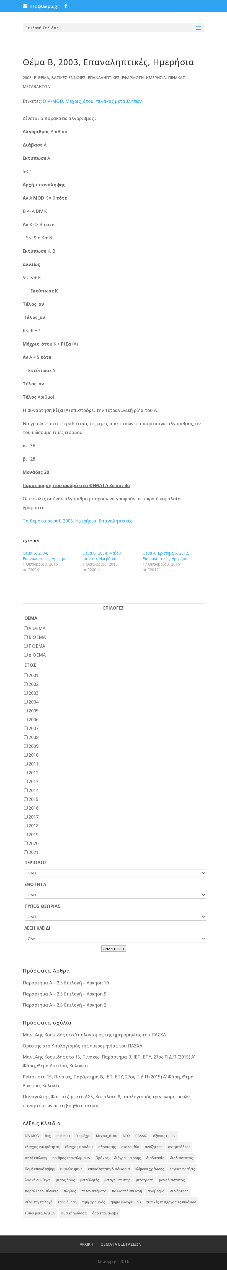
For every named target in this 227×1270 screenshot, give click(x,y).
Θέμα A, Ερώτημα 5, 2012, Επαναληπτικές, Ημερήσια (166, 555)
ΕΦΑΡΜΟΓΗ (133, 77)
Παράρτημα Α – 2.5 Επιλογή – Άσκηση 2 (64, 1005)
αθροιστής (107, 1146)
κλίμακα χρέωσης (149, 1169)
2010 (33, 755)
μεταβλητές (89, 1180)
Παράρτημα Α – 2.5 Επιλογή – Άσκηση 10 (66, 983)
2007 (33, 728)
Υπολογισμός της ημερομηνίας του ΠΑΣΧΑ (120, 1035)
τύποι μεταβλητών (40, 1213)
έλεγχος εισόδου (79, 1146)
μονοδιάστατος (172, 1180)
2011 (33, 764)
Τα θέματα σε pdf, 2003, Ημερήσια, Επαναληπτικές (77, 521)
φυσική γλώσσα (74, 1213)
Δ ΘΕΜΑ (37, 655)
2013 (33, 781)
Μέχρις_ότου (79, 101)
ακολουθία (130, 1146)
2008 (33, 737)
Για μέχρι (83, 1135)
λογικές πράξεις (182, 1169)
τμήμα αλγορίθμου (125, 1202)
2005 (33, 711)
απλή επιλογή (36, 1158)
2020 (33, 843)
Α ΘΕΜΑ (37, 628)
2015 (33, 799)
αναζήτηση (153, 1146)
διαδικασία (155, 1158)
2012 (33, 773)
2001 (33, 675)
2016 (33, 808)
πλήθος (70, 1191)
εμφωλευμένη (71, 1169)
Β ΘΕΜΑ (41, 77)
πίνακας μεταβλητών (119, 101)
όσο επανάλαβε (105, 1213)
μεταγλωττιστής (117, 1180)
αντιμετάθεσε (179, 1146)
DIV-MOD (53, 101)
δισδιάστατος (181, 1158)
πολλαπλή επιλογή (127, 1191)
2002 (33, 684)
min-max (63, 1135)
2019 (33, 835)
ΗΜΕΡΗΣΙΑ (156, 77)
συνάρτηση (179, 1191)
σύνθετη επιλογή (38, 1202)
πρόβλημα (156, 1191)
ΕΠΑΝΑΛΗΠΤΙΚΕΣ (104, 77)
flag (48, 1135)
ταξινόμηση (67, 1202)
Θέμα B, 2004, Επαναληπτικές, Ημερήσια (46, 555)
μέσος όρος (65, 1180)
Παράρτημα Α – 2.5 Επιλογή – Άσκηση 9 (64, 994)
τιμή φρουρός (93, 1202)
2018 (33, 826)
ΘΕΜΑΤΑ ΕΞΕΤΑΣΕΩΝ (120, 1244)
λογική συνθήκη (37, 1180)
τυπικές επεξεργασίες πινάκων (171, 1202)
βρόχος (102, 1158)
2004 (33, 702)
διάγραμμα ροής (127, 1158)
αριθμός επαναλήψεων (71, 1158)
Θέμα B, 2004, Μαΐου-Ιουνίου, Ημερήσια (102, 555)
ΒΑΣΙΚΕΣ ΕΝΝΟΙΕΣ (68, 77)
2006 (33, 720)
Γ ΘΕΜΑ (37, 646)
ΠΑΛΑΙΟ (141, 1135)
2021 (33, 852)
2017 (33, 817)
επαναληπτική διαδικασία (109, 1169)
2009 (33, 746)
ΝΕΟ (126, 1135)
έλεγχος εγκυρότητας (42, 1146)
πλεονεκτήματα (93, 1191)
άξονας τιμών (164, 1135)
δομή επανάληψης (40, 1169)
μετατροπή (145, 1180)
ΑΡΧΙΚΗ (86, 1244)
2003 (27, 77)
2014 (33, 790)
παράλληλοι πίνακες (41, 1191)
